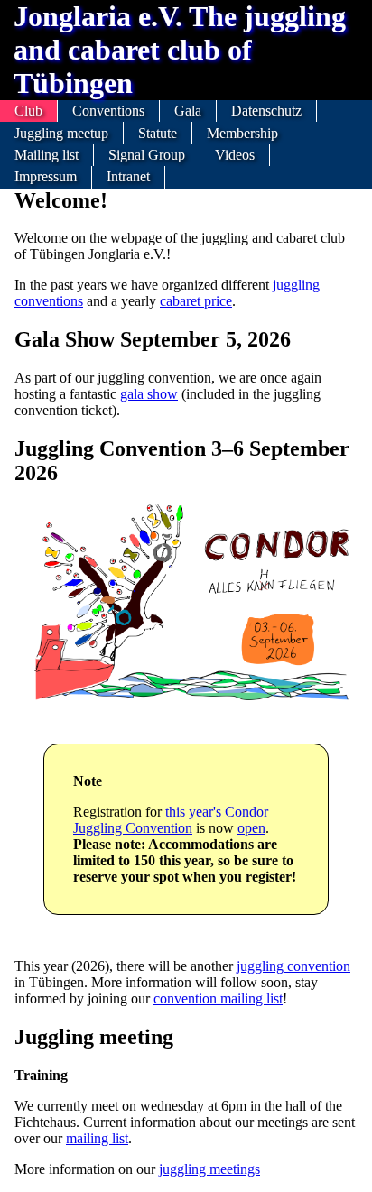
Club (28, 110)
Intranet (128, 176)
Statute (157, 133)
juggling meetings (209, 1169)
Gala (187, 110)
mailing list (97, 1138)
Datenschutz (266, 110)
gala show (149, 394)
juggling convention (293, 966)
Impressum (45, 176)
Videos (235, 154)
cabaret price (196, 301)
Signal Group (146, 154)
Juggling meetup (61, 133)
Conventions (108, 110)
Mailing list (46, 154)
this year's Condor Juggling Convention (170, 820)
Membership (242, 133)
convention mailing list (218, 998)
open (251, 828)
